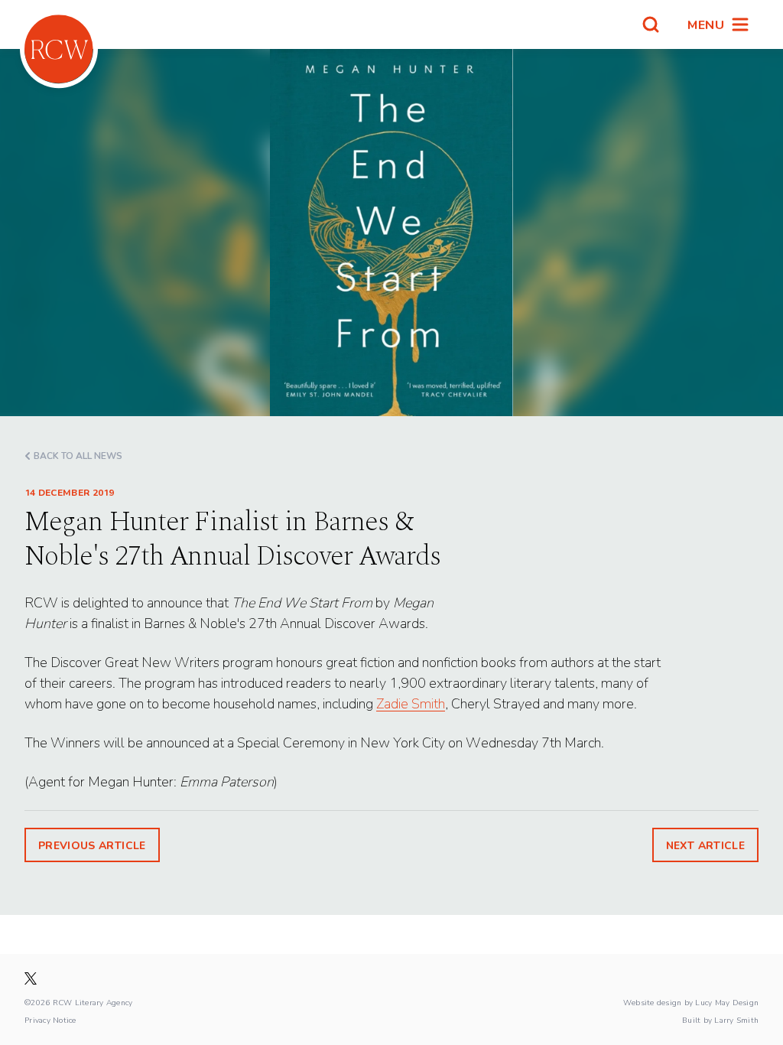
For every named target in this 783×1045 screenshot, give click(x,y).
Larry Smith (736, 1019)
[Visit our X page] (30, 978)
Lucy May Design (727, 1002)
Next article (705, 844)
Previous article (92, 844)
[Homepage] (58, 49)
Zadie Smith (410, 703)
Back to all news (78, 455)
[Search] (650, 24)
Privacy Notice (50, 1019)
